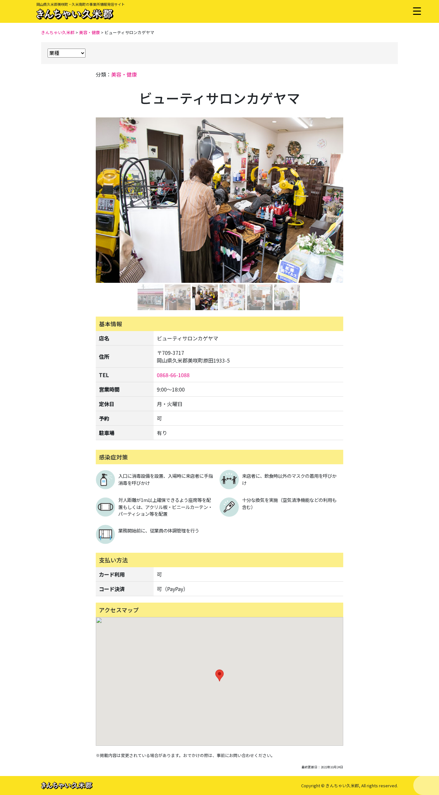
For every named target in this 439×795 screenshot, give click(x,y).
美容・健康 (124, 74)
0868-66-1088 (173, 375)
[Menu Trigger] (417, 10)
